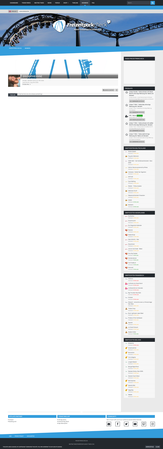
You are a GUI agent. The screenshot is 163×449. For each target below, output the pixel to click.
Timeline (12, 95)
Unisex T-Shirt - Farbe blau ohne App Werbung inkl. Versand (139, 105)
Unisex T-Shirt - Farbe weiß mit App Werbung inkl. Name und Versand (139, 135)
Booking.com (12, 421)
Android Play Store (63, 421)
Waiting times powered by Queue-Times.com (81, 444)
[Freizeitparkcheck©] (81, 26)
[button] (139, 3)
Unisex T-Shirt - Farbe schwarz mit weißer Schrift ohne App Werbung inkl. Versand (141, 124)
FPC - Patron (132, 115)
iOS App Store (62, 420)
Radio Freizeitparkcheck (134, 59)
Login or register (24, 11)
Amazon (11, 420)
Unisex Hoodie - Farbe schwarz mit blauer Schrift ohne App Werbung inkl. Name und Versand (141, 93)
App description (62, 423)
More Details (150, 447)
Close (157, 447)
